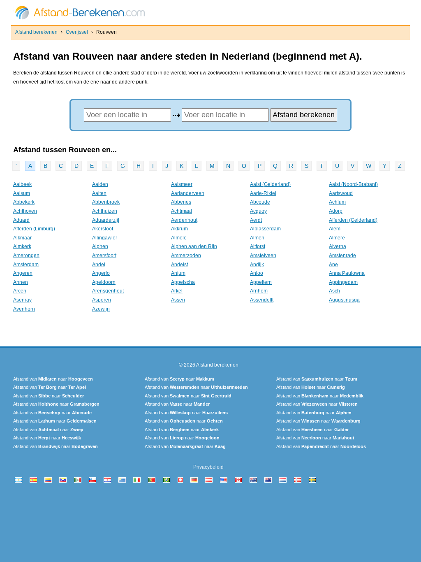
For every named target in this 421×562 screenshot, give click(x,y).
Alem (334, 229)
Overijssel (77, 32)
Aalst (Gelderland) (270, 184)
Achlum (337, 202)
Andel (98, 264)
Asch (334, 291)
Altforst (257, 246)
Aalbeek (22, 184)
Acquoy (258, 211)
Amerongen (26, 255)
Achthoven (25, 211)
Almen (257, 238)
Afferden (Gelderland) (353, 220)
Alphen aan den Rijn (194, 246)
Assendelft (261, 300)
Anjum (178, 273)
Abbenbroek (106, 202)
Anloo (256, 273)
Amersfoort (104, 255)
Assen (178, 300)
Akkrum (179, 229)
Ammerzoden (186, 255)
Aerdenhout (184, 220)
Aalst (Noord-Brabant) (353, 184)
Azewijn (101, 309)
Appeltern (261, 282)
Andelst (179, 264)
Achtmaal (181, 211)
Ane (333, 264)
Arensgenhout (108, 291)
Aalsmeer (181, 184)
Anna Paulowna (347, 273)
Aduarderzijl (105, 220)
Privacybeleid (208, 467)
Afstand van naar (53, 378)
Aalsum (21, 193)
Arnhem (259, 291)
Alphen (100, 246)
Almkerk (22, 246)
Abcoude (260, 202)
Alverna (337, 246)
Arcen (19, 291)
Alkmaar (22, 238)
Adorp (335, 211)
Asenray (22, 300)
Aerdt (256, 220)
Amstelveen (263, 255)
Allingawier (104, 238)
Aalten (99, 193)
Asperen (101, 300)
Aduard (21, 220)
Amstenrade (342, 255)
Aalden (100, 184)
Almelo (179, 238)
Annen (20, 282)
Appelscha (183, 282)
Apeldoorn (104, 282)
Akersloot (102, 229)
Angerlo (101, 273)
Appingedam (343, 282)
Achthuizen (104, 211)
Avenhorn (24, 309)
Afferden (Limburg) (34, 229)
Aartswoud (341, 193)
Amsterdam (26, 264)
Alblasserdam (265, 229)
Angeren (22, 273)
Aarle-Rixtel (263, 193)
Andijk (257, 264)
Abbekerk (24, 202)
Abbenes (181, 202)
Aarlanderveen (187, 193)
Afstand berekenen (36, 32)
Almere (337, 238)
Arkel (177, 291)
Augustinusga (344, 300)
